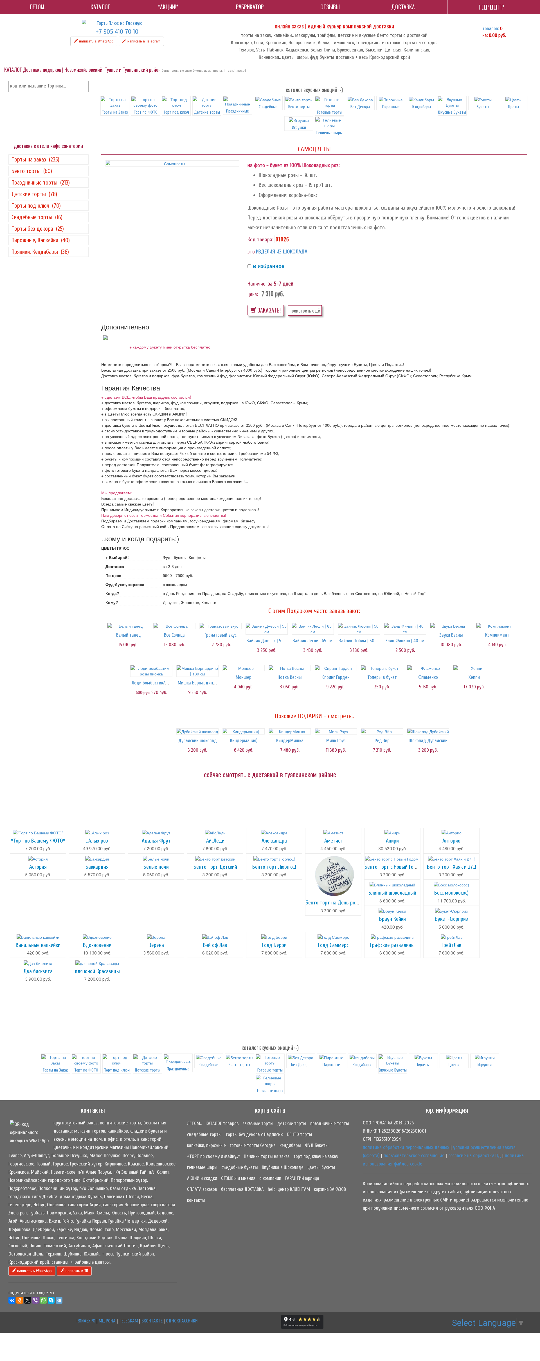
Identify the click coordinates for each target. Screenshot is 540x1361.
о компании (270, 1178)
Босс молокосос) (451, 893)
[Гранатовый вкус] (220, 626)
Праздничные (237, 111)
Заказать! (268, 310)
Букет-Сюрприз (451, 919)
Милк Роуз (335, 740)
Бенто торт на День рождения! (339, 902)
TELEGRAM (128, 1321)
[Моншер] (243, 668)
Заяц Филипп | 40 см (405, 640)
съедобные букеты (239, 1167)
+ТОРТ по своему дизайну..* (213, 1156)
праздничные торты (329, 1123)
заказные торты (258, 1123)
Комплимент (497, 635)
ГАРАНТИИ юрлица (302, 1178)
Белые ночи (156, 867)
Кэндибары (421, 106)
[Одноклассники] (19, 1300)
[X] (27, 1300)
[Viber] (35, 1300)
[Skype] (51, 1300)
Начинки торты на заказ (266, 1156)
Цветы (513, 106)
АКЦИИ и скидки (202, 1178)
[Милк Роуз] (336, 731)
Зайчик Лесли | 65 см (312, 640)
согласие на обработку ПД (474, 1155)
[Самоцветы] (172, 163)
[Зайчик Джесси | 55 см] (267, 629)
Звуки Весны (451, 635)
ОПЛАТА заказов (202, 1189)
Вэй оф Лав (215, 945)
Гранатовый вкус (220, 635)
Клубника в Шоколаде (282, 1167)
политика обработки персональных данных (406, 1147)
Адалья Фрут (156, 840)
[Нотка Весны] (290, 668)
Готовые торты (329, 112)
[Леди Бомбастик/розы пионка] (151, 671)
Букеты (483, 106)
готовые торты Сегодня (253, 1145)
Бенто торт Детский (215, 867)
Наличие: (257, 283)
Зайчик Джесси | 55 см (268, 640)
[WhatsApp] (43, 1300)
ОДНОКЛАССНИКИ (182, 1321)
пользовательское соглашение (414, 1155)
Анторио (451, 840)
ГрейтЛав (452, 945)
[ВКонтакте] (11, 1300)
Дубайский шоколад (197, 740)
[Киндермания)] (243, 731)
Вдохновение (97, 945)
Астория (38, 867)
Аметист (333, 840)
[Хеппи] (474, 668)
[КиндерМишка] (290, 731)
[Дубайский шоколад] (197, 731)
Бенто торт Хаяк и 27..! (451, 867)
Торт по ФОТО (146, 112)
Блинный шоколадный (392, 893)
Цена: (253, 294)
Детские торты (207, 112)
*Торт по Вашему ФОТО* (38, 840)
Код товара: (260, 239)
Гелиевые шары (270, 1090)
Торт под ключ (176, 112)
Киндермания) (243, 740)
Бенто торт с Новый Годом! (394, 867)
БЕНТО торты (299, 1134)
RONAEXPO (85, 1321)
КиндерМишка (289, 740)
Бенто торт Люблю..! (274, 867)
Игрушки (299, 127)
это (251, 251)
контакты (196, 1200)
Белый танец (128, 635)
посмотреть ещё (304, 310)
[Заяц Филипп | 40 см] (405, 629)
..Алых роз (97, 840)
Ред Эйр (382, 740)
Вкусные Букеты (452, 112)
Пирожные (391, 106)
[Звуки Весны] (451, 626)
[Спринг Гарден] (336, 668)
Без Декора (360, 106)
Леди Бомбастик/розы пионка (160, 683)
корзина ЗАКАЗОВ (330, 1189)
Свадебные (268, 106)
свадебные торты (204, 1134)
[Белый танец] (128, 626)
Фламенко (428, 677)
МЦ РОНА (107, 1321)
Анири (392, 840)
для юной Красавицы (97, 971)
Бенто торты (299, 106)
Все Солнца (174, 635)
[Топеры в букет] (382, 668)
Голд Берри (274, 945)
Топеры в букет (382, 677)
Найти (83, 86)
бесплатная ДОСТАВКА (242, 1189)
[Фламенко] (428, 668)
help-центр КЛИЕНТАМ (289, 1189)
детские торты (291, 1123)
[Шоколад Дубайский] (428, 731)
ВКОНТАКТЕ (152, 1321)
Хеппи (474, 677)
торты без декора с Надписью (254, 1134)
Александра (274, 840)
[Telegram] (59, 1300)
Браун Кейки (392, 919)
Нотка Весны (290, 677)
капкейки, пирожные (206, 1145)
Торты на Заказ (115, 112)
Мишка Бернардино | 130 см (204, 683)
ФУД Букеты (316, 1145)
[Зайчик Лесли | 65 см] (313, 629)
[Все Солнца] (174, 626)
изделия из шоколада (281, 251)
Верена (156, 945)
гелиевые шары (202, 1167)
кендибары (290, 1145)
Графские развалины (392, 945)
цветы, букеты (321, 1167)
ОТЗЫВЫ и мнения (238, 1178)
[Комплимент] (497, 626)
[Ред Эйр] (382, 731)
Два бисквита (38, 971)
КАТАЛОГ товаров (222, 1123)
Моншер (243, 677)
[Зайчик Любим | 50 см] (359, 629)
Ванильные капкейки (38, 945)
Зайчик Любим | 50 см (360, 640)
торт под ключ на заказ (315, 1156)
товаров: (490, 28)
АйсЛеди (215, 840)
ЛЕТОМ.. (194, 1123)
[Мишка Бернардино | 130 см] (197, 671)
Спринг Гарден (336, 677)
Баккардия (97, 867)
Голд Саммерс (333, 945)
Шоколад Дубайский (428, 740)
